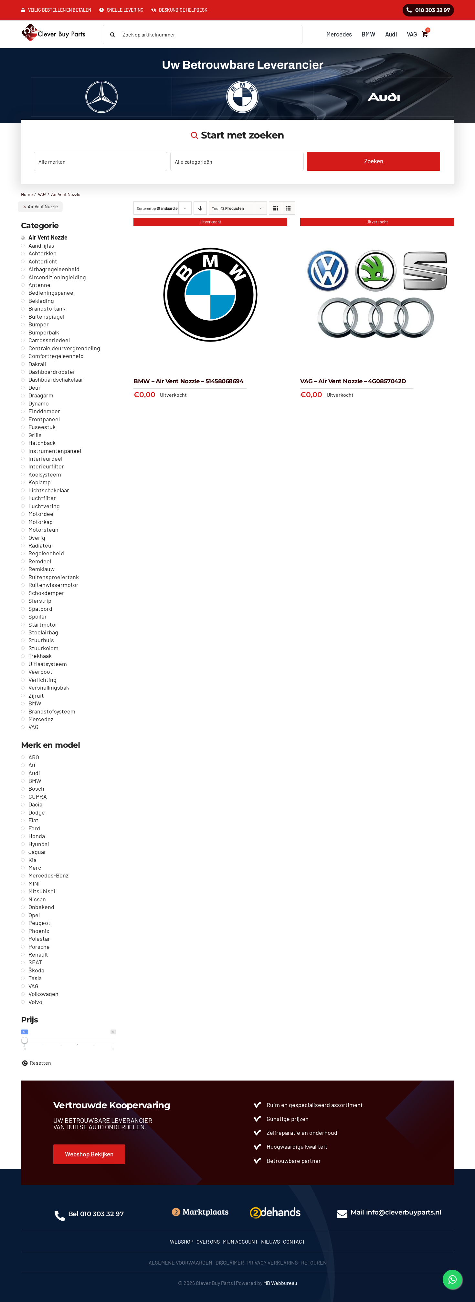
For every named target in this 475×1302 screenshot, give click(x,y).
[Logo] (275, 1206)
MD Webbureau (280, 1283)
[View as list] (288, 208)
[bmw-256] (242, 83)
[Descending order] (200, 208)
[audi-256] (383, 83)
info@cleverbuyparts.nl (403, 1212)
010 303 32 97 (101, 1214)
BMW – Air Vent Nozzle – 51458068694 (188, 381)
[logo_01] (53, 23)
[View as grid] (275, 208)
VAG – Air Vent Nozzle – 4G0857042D (353, 381)
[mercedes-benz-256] (101, 83)
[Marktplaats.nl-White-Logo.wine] (200, 1209)
